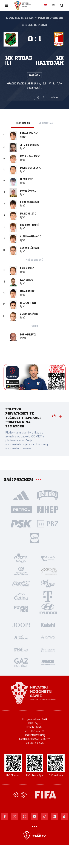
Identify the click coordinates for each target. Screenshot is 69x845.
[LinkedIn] (54, 816)
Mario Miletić (28, 214)
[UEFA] (20, 794)
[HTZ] (21, 558)
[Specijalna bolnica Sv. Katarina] (47, 649)
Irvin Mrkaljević (30, 156)
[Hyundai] (47, 608)
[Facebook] (4, 816)
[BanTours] (21, 649)
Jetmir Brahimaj (29, 145)
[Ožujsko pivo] (47, 495)
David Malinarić (29, 225)
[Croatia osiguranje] (21, 571)
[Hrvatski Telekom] (47, 596)
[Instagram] (24, 816)
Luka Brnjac (27, 291)
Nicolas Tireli (28, 303)
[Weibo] (44, 816)
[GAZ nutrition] (21, 662)
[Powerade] (21, 608)
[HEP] (47, 509)
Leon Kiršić (26, 179)
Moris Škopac (28, 191)
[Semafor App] (35, 389)
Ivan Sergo (26, 280)
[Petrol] (21, 509)
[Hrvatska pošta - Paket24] (47, 558)
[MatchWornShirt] (47, 662)
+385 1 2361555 (36, 731)
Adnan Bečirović (29, 248)
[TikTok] (64, 816)
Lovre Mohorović (30, 168)
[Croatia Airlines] (47, 571)
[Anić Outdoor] (21, 637)
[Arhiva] (61, 5)
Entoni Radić (27, 133)
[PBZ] (47, 523)
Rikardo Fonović (29, 202)
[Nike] (21, 495)
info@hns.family (37, 735)
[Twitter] (14, 816)
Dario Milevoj (28, 334)
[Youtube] (34, 816)
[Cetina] (21, 596)
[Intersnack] (47, 583)
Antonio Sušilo (29, 314)
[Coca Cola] (21, 583)
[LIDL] (34, 538)
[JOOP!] (21, 624)
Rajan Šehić (27, 268)
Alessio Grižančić (30, 236)
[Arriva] (47, 637)
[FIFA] (45, 794)
